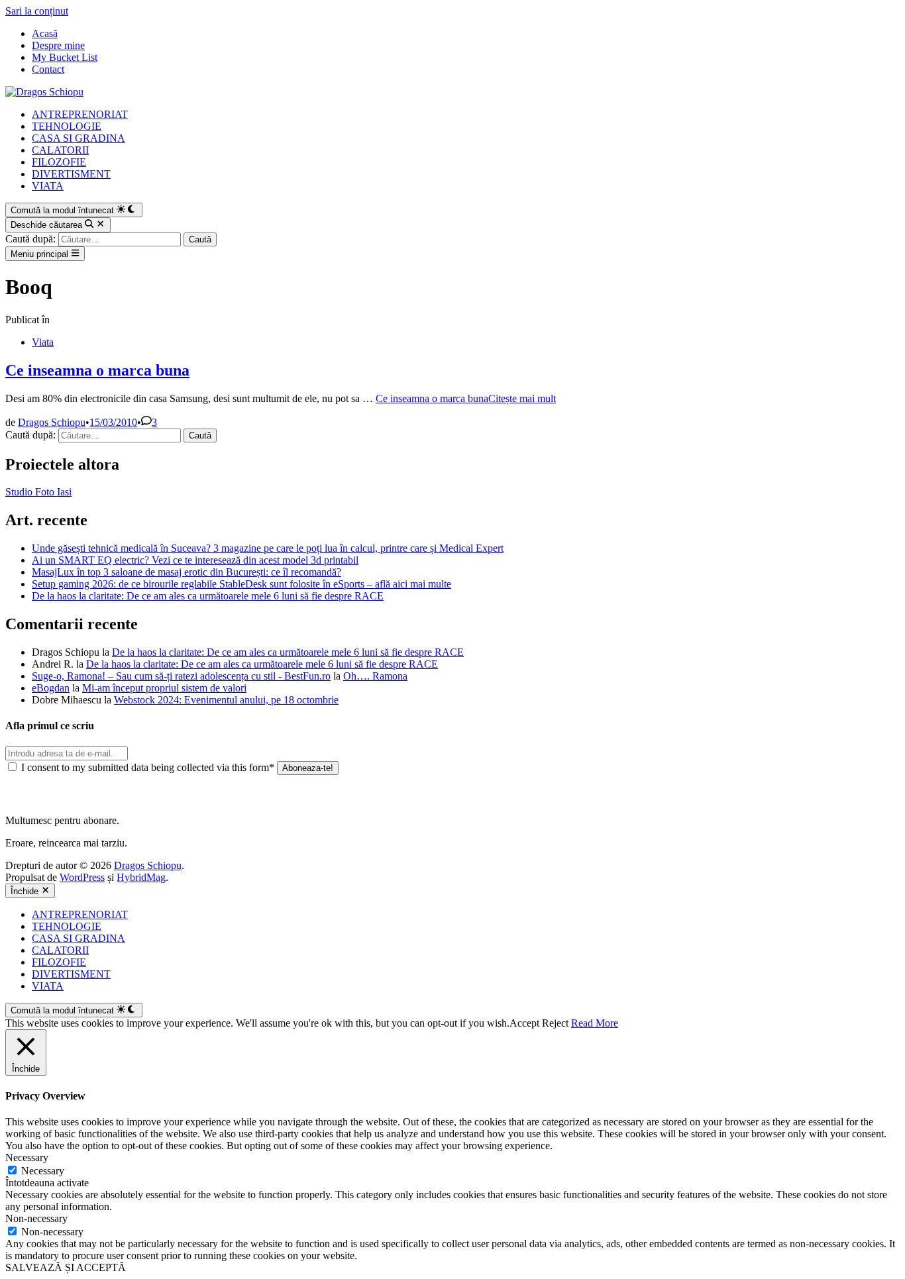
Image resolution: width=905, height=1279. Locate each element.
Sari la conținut (36, 11)
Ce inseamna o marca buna (97, 370)
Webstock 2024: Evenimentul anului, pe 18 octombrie (226, 699)
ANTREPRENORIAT (80, 114)
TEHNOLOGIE (66, 126)
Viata (43, 342)
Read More (594, 1023)
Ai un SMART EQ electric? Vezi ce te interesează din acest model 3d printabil (195, 560)
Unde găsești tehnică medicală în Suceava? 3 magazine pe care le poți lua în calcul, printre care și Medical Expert (268, 548)
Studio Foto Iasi (38, 491)
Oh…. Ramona (375, 676)
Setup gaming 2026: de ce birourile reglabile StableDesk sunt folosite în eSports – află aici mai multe (241, 583)
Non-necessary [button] (36, 1218)
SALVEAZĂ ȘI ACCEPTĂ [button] (65, 1267)
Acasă (45, 33)
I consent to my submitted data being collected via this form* (148, 767)
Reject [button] (555, 1023)
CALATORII (60, 150)
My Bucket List (64, 57)
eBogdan (51, 687)
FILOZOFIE (59, 162)
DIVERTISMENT (71, 173)
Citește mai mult (466, 398)
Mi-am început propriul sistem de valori (164, 687)
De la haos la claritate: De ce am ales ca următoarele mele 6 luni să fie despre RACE (208, 595)
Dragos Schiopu (51, 422)
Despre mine (58, 45)
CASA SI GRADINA (78, 138)
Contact (48, 69)
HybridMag (141, 877)
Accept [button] (524, 1023)
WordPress (82, 877)
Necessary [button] (26, 1157)
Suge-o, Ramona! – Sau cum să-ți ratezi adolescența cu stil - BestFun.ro (181, 676)
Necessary (42, 1170)
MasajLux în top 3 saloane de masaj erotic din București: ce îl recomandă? (186, 572)
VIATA (48, 185)
